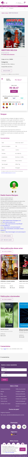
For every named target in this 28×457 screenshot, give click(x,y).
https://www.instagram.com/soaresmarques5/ (15, 232)
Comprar (14, 91)
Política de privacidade (20, 389)
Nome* (3, 367)
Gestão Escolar (5, 329)
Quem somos (4, 396)
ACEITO (22, 449)
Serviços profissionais (20, 394)
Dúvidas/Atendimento (5, 389)
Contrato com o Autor (5, 403)
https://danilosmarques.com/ (9, 222)
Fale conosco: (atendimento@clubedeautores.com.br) (12, 415)
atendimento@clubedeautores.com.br (8, 172)
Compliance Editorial (20, 391)
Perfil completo (7, 236)
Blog (2, 394)
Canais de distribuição (20, 401)
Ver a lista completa (7, 251)
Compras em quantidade (21, 398)
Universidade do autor (20, 396)
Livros (6, 13)
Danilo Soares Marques (8, 54)
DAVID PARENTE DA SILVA (6, 331)
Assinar (4, 379)
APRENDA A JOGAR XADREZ (8, 281)
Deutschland (15, 6)
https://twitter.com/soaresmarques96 (12, 227)
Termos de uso (4, 401)
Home (3, 13)
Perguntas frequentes (5, 412)
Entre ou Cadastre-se (20, 3)
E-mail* (3, 372)
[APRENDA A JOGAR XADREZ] (9, 267)
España (10, 6)
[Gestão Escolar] (9, 315)
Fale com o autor (8, 239)
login (5, 348)
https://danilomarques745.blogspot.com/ (12, 220)
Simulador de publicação (21, 405)
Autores (2, 391)
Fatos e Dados (4, 398)
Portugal (6, 6)
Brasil (2, 6)
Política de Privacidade (9, 452)
